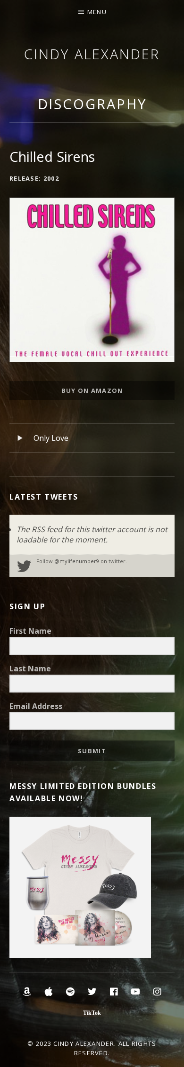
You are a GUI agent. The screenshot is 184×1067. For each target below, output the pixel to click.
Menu (97, 12)
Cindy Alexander (92, 54)
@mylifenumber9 (76, 561)
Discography (92, 104)
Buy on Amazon (92, 390)
